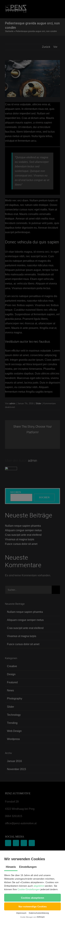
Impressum (21, 913)
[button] (32, 898)
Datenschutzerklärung (39, 913)
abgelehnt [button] (39, 885)
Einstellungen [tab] (28, 866)
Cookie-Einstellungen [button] (29, 889)
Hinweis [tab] (11, 866)
